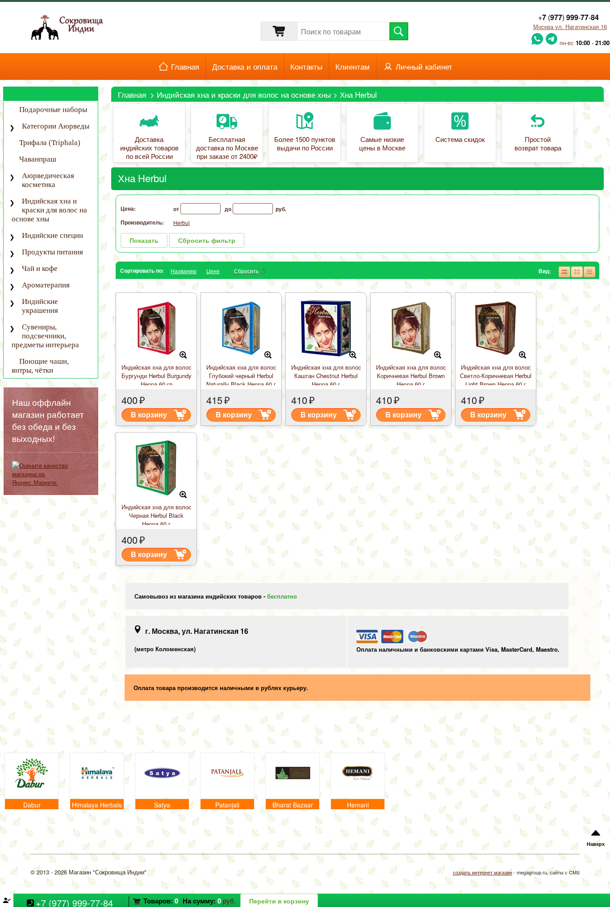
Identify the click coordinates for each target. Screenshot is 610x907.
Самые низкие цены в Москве (382, 143)
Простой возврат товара (537, 143)
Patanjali (227, 804)
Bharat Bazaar (292, 804)
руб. (189, 900)
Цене (213, 270)
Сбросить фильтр (206, 240)
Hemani (358, 804)
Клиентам (352, 66)
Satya (162, 804)
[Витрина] (576, 271)
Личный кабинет (424, 66)
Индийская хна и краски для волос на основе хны (244, 94)
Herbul (181, 222)
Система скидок (460, 139)
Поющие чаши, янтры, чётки (40, 365)
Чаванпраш (37, 159)
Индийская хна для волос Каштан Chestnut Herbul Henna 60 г (326, 375)
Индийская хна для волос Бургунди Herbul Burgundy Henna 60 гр (156, 375)
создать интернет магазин (482, 872)
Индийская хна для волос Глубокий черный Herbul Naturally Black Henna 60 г (241, 375)
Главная (185, 66)
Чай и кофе (40, 268)
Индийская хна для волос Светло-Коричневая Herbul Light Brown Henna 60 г (495, 375)
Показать (144, 240)
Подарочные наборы (53, 109)
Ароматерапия (46, 285)
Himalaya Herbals (97, 804)
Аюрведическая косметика (48, 180)
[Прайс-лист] (589, 271)
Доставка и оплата (244, 66)
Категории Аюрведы (55, 126)
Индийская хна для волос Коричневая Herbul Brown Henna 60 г (411, 375)
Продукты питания (52, 252)
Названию (183, 270)
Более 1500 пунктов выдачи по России (304, 143)
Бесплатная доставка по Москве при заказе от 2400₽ (227, 148)
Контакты (306, 66)
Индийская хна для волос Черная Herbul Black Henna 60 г (156, 515)
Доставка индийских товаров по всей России (149, 148)
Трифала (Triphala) (49, 142)
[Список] (564, 271)
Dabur (32, 804)
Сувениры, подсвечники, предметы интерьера (45, 336)
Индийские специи (52, 235)
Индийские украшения (40, 306)
